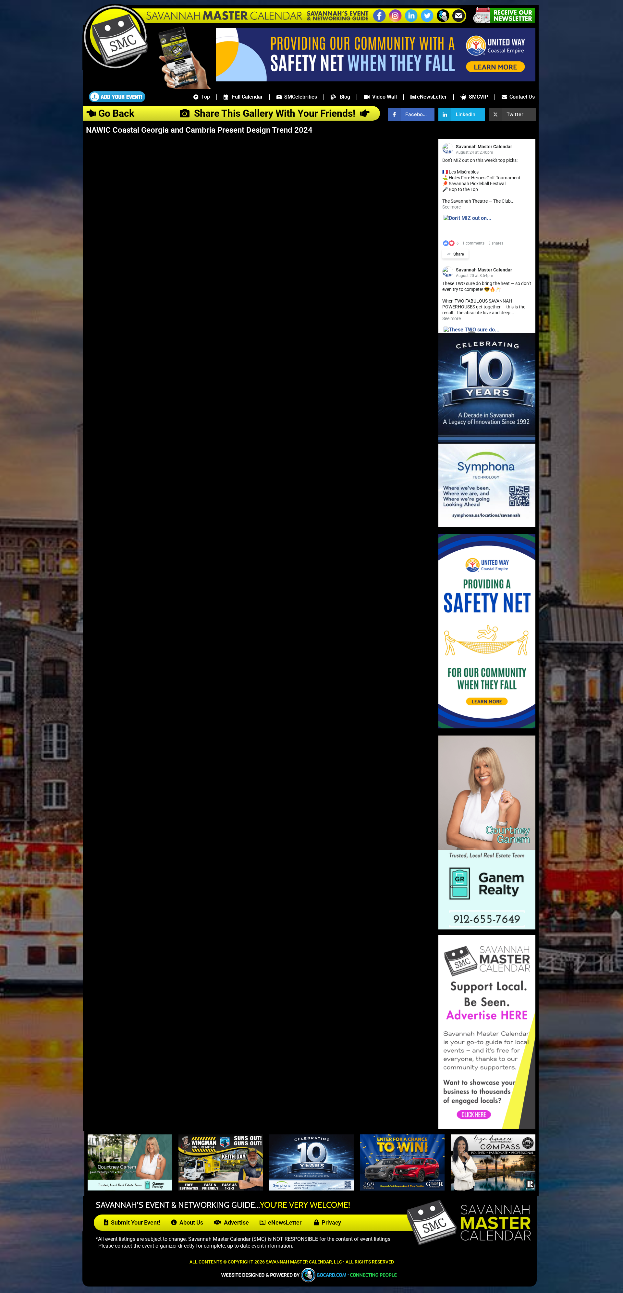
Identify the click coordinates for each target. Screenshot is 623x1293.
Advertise (235, 1222)
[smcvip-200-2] (180, 87)
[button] (443, 21)
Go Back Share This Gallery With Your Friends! (228, 113)
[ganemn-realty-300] (486, 928)
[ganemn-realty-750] (130, 1188)
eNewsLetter (431, 97)
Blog (343, 97)
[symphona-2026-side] (486, 525)
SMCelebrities (299, 97)
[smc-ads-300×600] (486, 1127)
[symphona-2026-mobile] (311, 1188)
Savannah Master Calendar (484, 146)
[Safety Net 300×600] (486, 727)
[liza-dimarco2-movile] (493, 1188)
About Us (190, 1222)
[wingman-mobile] (220, 1188)
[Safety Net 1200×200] (375, 79)
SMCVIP (477, 97)
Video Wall (383, 97)
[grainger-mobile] (402, 1188)
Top (204, 97)
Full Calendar (245, 97)
